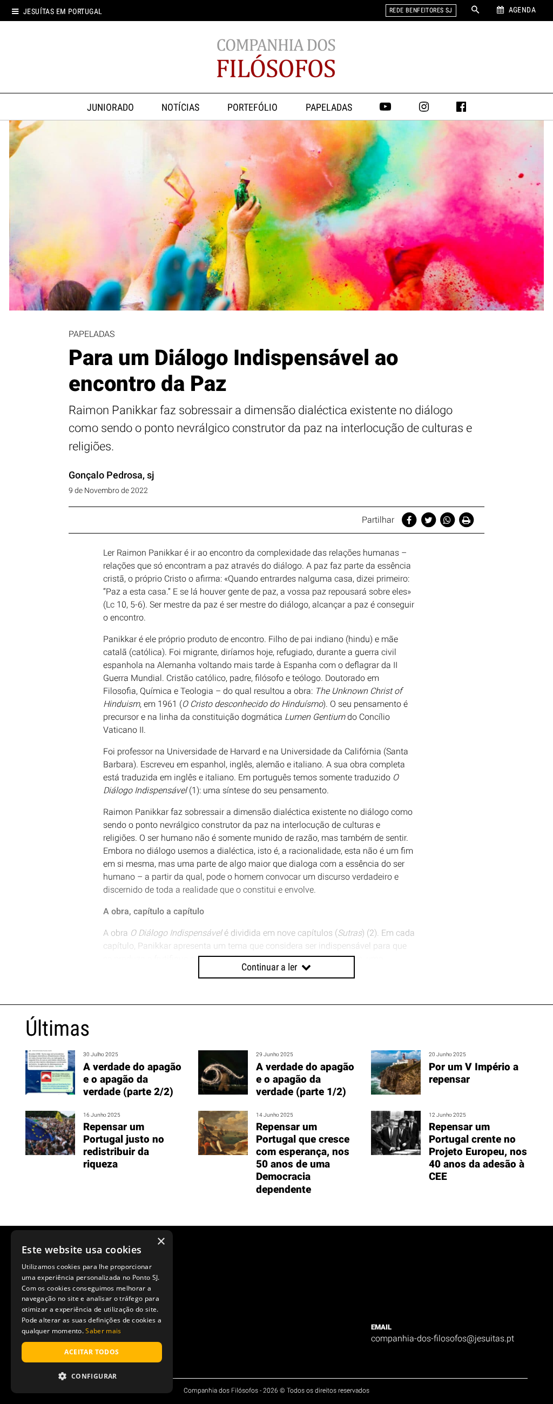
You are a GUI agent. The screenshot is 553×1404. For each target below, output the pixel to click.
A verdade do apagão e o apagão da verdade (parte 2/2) (132, 1079)
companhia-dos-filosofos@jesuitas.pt (442, 1338)
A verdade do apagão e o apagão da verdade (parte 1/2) (305, 1079)
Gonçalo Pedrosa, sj (111, 475)
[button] (92, 1375)
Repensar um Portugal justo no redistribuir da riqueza (123, 1145)
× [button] (161, 1242)
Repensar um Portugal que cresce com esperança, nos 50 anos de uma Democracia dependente (302, 1157)
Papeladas (329, 107)
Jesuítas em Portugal (62, 11)
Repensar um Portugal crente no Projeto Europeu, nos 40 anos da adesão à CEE (478, 1151)
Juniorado (110, 107)
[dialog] (92, 1311)
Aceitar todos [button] (91, 1351)
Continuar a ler (270, 967)
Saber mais (103, 1330)
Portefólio (252, 107)
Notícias (180, 107)
